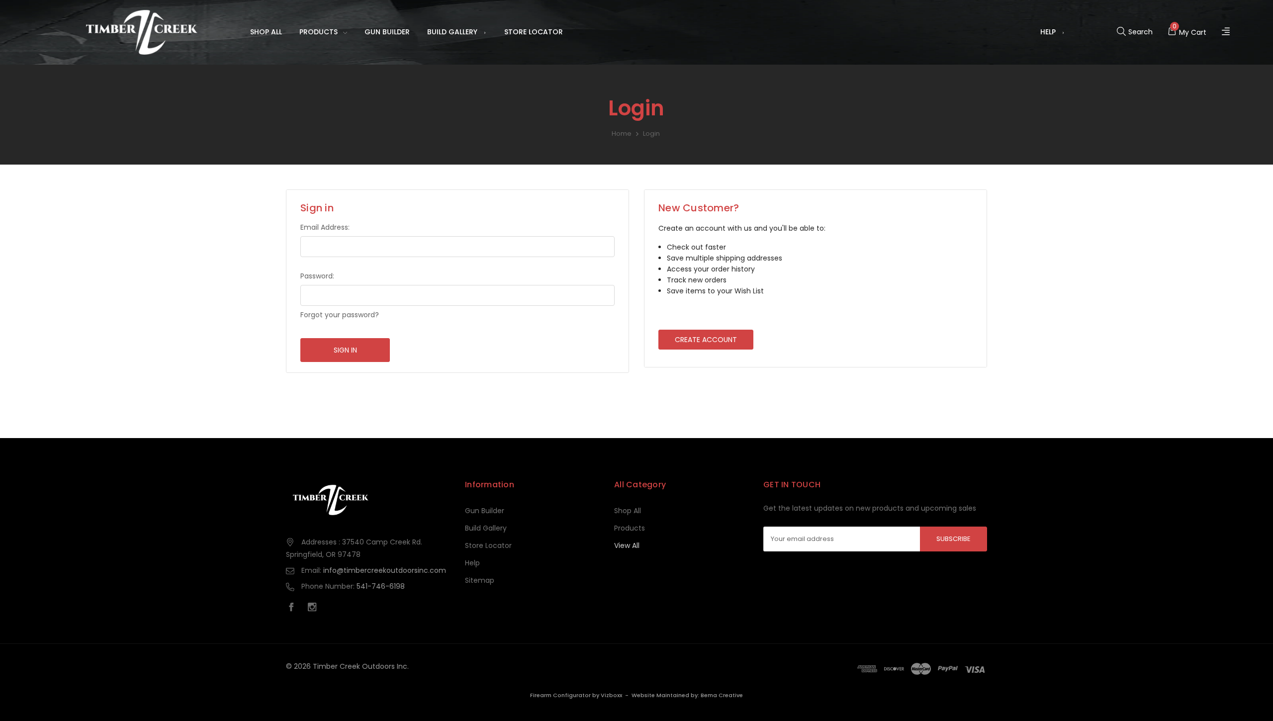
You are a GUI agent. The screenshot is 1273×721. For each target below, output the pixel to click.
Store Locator (533, 32)
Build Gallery (452, 32)
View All (626, 545)
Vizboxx (611, 695)
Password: (317, 276)
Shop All (266, 32)
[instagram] (315, 608)
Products (318, 32)
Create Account (706, 340)
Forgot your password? (339, 315)
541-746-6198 (381, 586)
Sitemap (479, 580)
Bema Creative (722, 695)
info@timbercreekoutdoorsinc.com (384, 570)
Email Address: (325, 227)
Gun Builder (387, 32)
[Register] (1227, 32)
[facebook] (294, 608)
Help (1048, 32)
